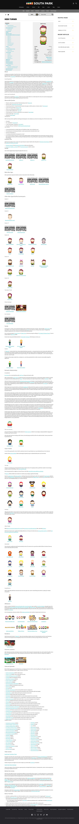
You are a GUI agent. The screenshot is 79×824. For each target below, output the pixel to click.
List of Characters (61, 38)
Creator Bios (8, 809)
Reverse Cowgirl (33, 728)
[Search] (76, 3)
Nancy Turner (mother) (21, 367)
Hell (28, 329)
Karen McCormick (14, 797)
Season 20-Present (10, 169)
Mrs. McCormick (49, 800)
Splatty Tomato (36, 477)
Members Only (8, 703)
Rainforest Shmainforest (47, 61)
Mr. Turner (50, 58)
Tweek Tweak (21, 566)
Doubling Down (8, 714)
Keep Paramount (70, 809)
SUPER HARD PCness (9, 717)
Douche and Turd (9, 682)
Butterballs (33, 735)
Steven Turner (47, 328)
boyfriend (7, 143)
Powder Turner (23, 333)
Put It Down (8, 709)
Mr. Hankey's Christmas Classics (44, 333)
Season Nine (41, 784)
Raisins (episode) (61, 51)
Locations (42, 10)
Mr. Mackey (17, 96)
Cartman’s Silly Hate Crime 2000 (11, 729)
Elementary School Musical (17, 104)
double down (40, 408)
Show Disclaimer (39, 811)
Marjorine (30, 103)
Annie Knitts (44, 487)
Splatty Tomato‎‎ (8, 719)
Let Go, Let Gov (33, 741)
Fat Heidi (9, 275)
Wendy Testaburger (9, 487)
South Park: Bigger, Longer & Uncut (12, 724)
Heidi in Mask (10, 287)
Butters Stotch (9, 541)
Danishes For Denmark (32, 244)
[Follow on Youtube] (47, 814)
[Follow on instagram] (38, 814)
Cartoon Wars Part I (9, 740)
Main (23, 10)
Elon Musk (10, 601)
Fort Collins (21, 124)
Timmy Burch (32, 566)
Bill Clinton (44, 528)
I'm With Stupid (21, 253)
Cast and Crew (14, 809)
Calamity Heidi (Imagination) (21, 311)
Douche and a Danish (14, 143)
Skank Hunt (8, 694)
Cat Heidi (32, 265)
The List (7, 688)
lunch (44, 477)
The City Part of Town (34, 750)
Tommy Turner (17, 333)
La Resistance (43, 621)
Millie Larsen (21, 506)
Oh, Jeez (20, 109)
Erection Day (8, 736)
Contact (25, 809)
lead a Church (15, 377)
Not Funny (7, 705)
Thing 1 (10, 253)
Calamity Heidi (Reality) (10, 311)
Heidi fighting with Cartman (21, 275)
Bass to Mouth (33, 727)
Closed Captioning (53, 809)
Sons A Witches (8, 712)
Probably (7, 677)
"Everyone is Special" (9, 145)
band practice (47, 476)
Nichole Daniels (32, 487)
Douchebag (32, 762)
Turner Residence (10, 646)
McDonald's (7, 654)
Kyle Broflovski (21, 445)
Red (21, 487)
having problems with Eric (42, 530)
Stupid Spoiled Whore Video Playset (12, 683)
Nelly (10, 497)
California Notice (39, 809)
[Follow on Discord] (41, 814)
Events (32, 10)
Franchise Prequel (9, 711)
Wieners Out (18, 107)
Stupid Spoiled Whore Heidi (10, 220)
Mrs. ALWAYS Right (10, 323)
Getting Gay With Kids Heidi (10, 208)
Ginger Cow (33, 745)
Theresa (9, 506)
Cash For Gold (33, 730)
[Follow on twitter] (35, 814)
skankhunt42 (25, 387)
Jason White (44, 576)
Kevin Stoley (10, 585)
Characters (37, 10)
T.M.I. (31, 725)
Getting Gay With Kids (25, 612)
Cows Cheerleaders (28, 606)
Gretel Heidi (21, 265)
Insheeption (33, 722)
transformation (10, 476)
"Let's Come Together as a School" (12, 146)
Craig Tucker (10, 566)
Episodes (27, 10)
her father (46, 378)
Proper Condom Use (9, 680)
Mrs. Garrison (31, 382)
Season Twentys (17, 790)
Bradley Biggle (9, 576)
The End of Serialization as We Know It (12, 706)
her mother (11, 82)
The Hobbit (8, 691)
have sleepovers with (22, 469)
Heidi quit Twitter (13, 453)
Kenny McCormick (10, 556)
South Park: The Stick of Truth (11, 754)
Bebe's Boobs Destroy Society (11, 732)
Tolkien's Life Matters (10, 244)
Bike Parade (12, 477)
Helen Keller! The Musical (25, 336)
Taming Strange (33, 744)
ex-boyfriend (13, 76)
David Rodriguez (21, 576)
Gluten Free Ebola (34, 747)
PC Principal (45, 383)
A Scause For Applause (35, 739)
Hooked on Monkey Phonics (11, 726)
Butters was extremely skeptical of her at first (14, 528)
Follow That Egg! (8, 686)
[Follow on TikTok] (44, 814)
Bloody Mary (8, 738)
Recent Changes (53, 10)
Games (47, 10)
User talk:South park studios (63, 47)
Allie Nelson (12, 513)
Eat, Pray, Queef (8, 749)
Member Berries (9, 692)
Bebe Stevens (9, 462)
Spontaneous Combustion (10, 723)
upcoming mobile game (35, 791)
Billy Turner (13, 334)
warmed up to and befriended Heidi (30, 528)
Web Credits (20, 809)
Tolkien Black (32, 556)
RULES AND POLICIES (62, 25)
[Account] (73, 3)
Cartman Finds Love (34, 736)
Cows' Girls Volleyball (40, 606)
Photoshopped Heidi (21, 232)
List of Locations (61, 42)
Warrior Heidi (9, 299)
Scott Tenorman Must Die (10, 730)
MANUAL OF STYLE (62, 30)
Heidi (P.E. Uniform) (9, 193)
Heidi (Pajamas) (21, 184)
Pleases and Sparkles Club (19, 606)
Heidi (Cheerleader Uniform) (44, 184)
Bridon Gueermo (28, 431)
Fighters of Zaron (21, 631)
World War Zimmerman (35, 742)
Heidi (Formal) (32, 184)
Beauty (32, 253)
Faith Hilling (33, 732)
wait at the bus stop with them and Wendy (36, 471)
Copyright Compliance (62, 809)
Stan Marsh (21, 541)
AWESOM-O (8, 735)
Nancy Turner (49, 57)
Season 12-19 (43, 160)
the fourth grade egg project (25, 381)
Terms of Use (46, 809)
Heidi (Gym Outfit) (10, 232)
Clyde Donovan (43, 556)
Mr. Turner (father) (10, 367)
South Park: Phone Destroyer (10, 765)
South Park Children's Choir (32, 631)
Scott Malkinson (43, 566)
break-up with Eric (18, 476)
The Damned (45, 106)
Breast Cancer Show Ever (10, 746)
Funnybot (32, 724)
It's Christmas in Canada (10, 733)
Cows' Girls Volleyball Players (32, 621)
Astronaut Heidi (43, 244)
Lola (32, 497)
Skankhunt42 (44, 83)
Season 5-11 (32, 160)
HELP (59, 21)
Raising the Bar (33, 738)
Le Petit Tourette (9, 741)
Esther (32, 506)
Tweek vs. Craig (8, 674)
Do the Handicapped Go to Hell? (11, 676)
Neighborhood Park (9, 663)
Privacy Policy (31, 809)
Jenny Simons (21, 497)
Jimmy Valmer (21, 556)
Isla (43, 497)
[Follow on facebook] (32, 814)
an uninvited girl (48, 81)
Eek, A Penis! (8, 743)
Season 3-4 (21, 160)
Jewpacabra (33, 733)
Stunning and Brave (34, 748)
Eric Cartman (7, 375)
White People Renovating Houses (24, 125)
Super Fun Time (8, 744)
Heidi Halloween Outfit (10, 265)
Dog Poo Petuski (32, 576)
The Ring (7, 747)
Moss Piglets (31, 112)
